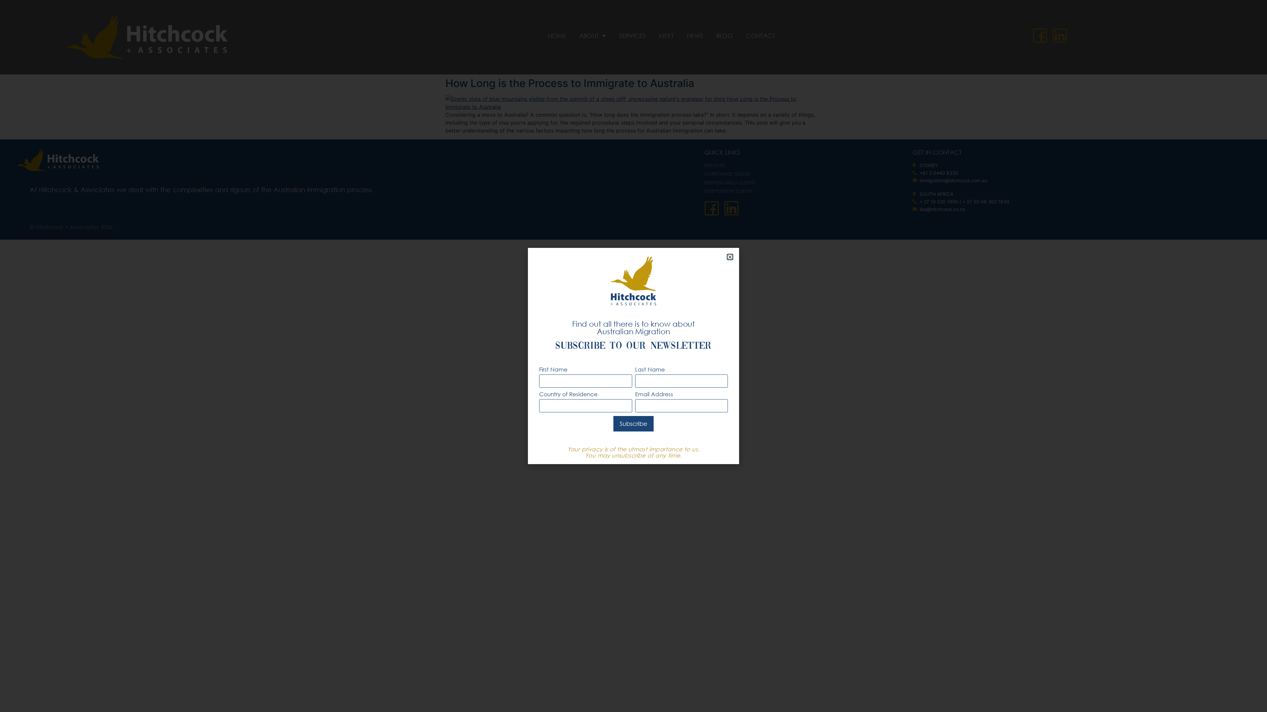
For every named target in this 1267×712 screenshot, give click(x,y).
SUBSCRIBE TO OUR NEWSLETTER (633, 346)
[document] (633, 356)
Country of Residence (568, 394)
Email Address (654, 394)
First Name (553, 370)
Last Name (650, 370)
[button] (730, 256)
